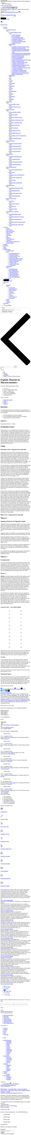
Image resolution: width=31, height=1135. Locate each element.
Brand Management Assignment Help (20, 65)
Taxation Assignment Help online (19, 62)
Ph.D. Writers (11, 725)
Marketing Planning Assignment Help (20, 46)
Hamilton (8, 1079)
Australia (5, 1063)
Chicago (8, 1062)
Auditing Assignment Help (18, 63)
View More (26, 889)
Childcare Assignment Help (18, 66)
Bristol (7, 1044)
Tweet (24, 689)
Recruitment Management (18, 56)
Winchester (8, 1041)
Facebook (4, 689)
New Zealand (6, 1075)
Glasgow (8, 1046)
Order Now (27, 1)
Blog (4, 1032)
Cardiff (8, 1045)
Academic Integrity (25, 1090)
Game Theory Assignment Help (19, 71)
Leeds (7, 1054)
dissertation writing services (21, 700)
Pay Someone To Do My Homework (17, 135)
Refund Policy (4, 1089)
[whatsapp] (4, 691)
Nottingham (9, 1049)
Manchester (9, 1042)
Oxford (8, 1053)
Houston (8, 1061)
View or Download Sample (7, 900)
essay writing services (10, 700)
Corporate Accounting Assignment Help (21, 67)
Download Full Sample (6, 692)
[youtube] (1, 1087)
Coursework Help (7, 1020)
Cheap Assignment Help (17, 37)
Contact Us (3, 1091)
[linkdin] (6, 691)
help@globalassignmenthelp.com (8, 1085)
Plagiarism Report (8, 727)
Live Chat (7, 994)
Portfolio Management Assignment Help (21, 53)
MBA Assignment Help (17, 74)
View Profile (11, 737)
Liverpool (8, 1052)
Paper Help (6, 1016)
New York (8, 1057)
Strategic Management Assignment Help (21, 59)
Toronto (8, 1074)
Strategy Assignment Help (18, 61)
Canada (5, 1073)
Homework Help (7, 1019)
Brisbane (8, 1070)
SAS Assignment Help (17, 58)
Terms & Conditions (22, 1089)
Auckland (8, 1078)
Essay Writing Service (8, 1023)
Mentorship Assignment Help (18, 48)
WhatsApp (11, 689)
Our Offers (5, 1034)
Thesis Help (6, 1017)
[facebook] (2, 691)
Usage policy (11, 1090)
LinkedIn (18, 689)
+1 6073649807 (6, 1083)
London (8, 1048)
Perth (7, 1067)
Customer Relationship (17, 69)
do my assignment (13, 695)
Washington (9, 1058)
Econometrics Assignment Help (19, 70)
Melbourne (8, 1065)
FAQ (4, 1033)
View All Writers (4, 793)
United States (6, 1056)
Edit (1, 1001)
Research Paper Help (8, 1015)
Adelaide (8, 1069)
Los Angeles (9, 1059)
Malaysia (5, 1071)
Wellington (8, 1076)
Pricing (7, 988)
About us (5, 1028)
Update (2, 1132)
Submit (2, 12)
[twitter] (9, 691)
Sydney (8, 1066)
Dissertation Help (7, 1021)
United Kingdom (7, 1040)
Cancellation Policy (12, 1089)
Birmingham (9, 1050)
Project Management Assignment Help (21, 54)
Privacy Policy (4, 1090)
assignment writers (5, 699)
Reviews (5, 1029)
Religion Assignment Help (18, 57)
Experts (5, 1030)
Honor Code (17, 1090)
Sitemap (8, 1091)
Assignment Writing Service (18, 39)
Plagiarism (7, 986)
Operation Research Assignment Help (20, 49)
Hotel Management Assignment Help (20, 73)
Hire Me (7, 738)
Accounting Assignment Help (19, 41)
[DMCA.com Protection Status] (8, 1093)
